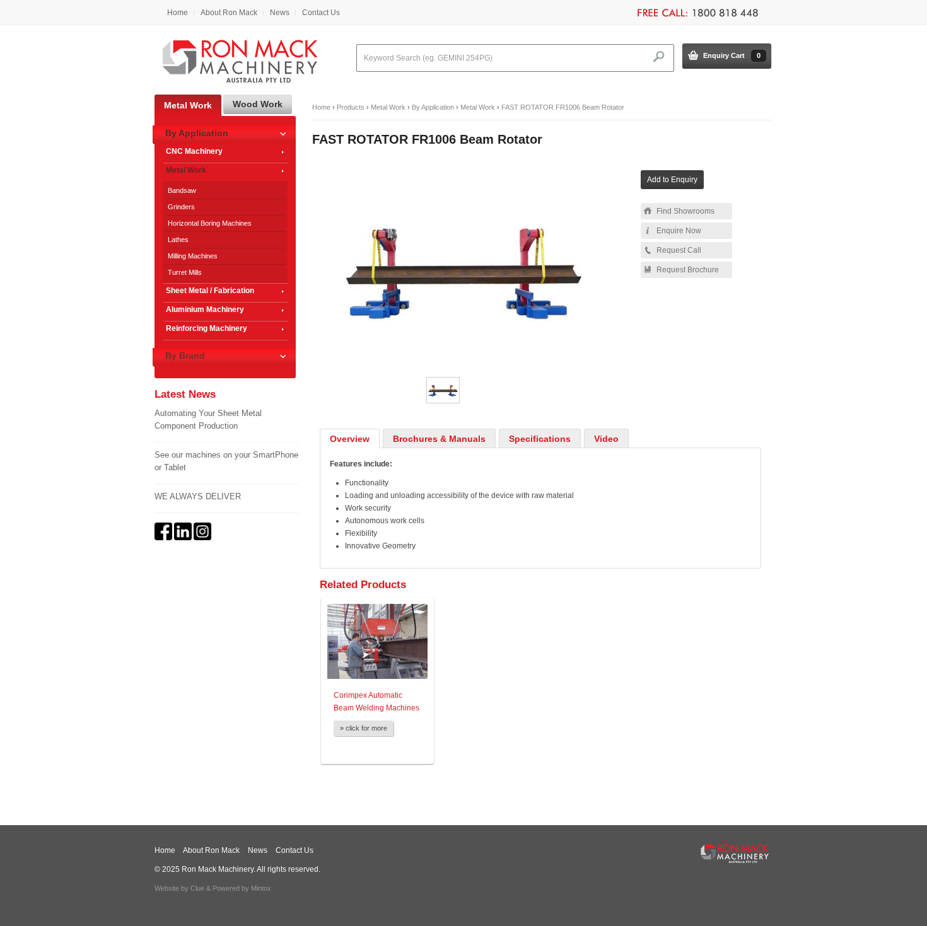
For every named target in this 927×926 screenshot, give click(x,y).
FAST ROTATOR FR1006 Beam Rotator (562, 107)
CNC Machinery (194, 151)
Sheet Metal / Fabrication (210, 290)
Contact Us (321, 12)
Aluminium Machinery (205, 309)
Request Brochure (687, 269)
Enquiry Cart (732, 55)
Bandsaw (182, 190)
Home (177, 12)
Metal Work (388, 107)
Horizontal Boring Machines (210, 223)
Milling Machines (193, 256)
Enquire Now (678, 230)
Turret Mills (185, 272)
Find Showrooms (685, 211)
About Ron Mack (229, 12)
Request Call (678, 250)
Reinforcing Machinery (206, 328)
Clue (197, 888)
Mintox (261, 888)
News (279, 12)
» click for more (363, 728)
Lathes (178, 239)
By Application (433, 107)
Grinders (181, 207)
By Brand (185, 355)
